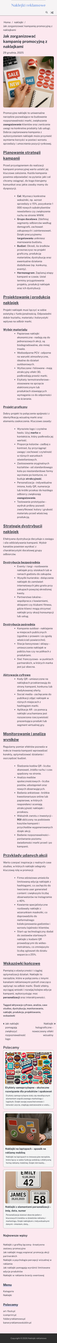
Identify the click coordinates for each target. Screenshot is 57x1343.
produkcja (18, 1012)
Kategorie (8, 1291)
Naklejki (7, 1295)
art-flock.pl (9, 1311)
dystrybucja (19, 1008)
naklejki (7, 1012)
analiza (37, 1005)
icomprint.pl (9, 1315)
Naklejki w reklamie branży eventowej (23, 1275)
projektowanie (32, 1012)
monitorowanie (35, 1008)
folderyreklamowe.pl (14, 1318)
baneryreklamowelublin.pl (17, 1322)
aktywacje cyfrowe (22, 1005)
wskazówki (9, 1015)
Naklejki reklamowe (28, 5)
